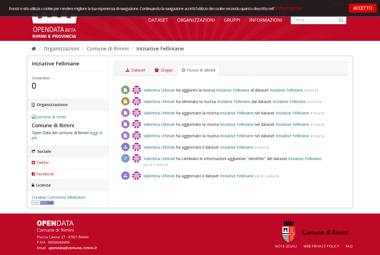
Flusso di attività (200, 70)
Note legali (286, 246)
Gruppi (232, 20)
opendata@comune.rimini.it (72, 247)
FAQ (349, 246)
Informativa (288, 7)
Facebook (44, 173)
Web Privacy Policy (321, 246)
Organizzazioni (196, 20)
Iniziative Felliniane (160, 48)
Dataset (158, 20)
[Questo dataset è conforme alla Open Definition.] (43, 202)
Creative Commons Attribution (58, 197)
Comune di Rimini (108, 48)
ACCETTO (362, 8)
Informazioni (265, 20)
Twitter (42, 162)
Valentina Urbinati (159, 90)
